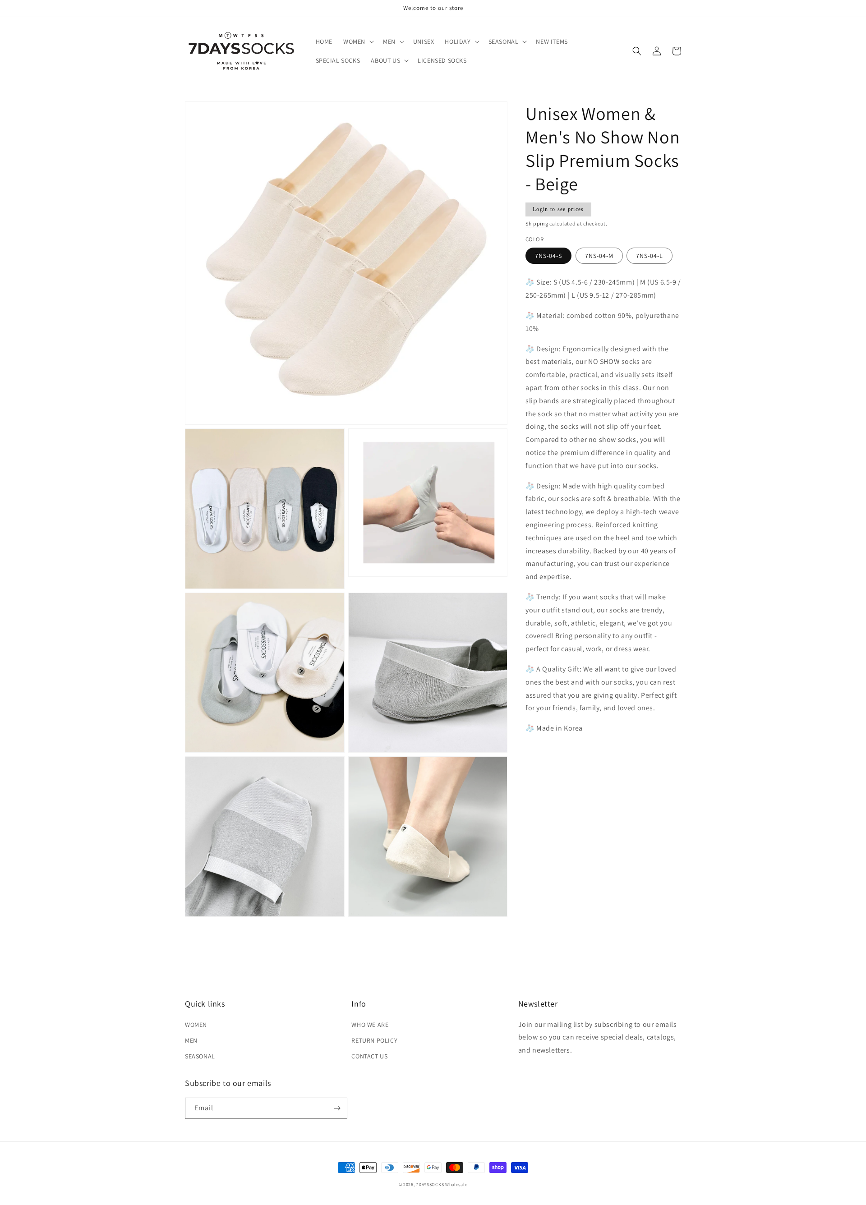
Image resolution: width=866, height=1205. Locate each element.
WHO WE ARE (369, 1025)
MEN (191, 1040)
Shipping (536, 223)
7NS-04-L (649, 256)
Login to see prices (558, 209)
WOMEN (196, 1025)
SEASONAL (200, 1056)
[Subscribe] (337, 1108)
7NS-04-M (599, 256)
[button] (358, 41)
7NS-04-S (548, 256)
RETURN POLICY (374, 1040)
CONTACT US (369, 1056)
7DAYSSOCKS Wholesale (441, 1184)
